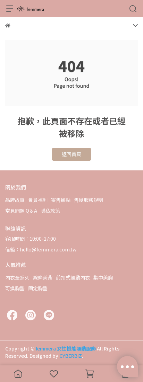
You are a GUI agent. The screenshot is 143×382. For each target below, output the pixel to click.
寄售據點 (60, 199)
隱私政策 (50, 210)
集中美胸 (103, 277)
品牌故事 (15, 199)
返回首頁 (71, 154)
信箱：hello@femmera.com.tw (40, 249)
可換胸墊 (15, 288)
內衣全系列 (17, 277)
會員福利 (38, 199)
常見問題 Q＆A (21, 210)
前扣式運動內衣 (73, 277)
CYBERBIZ (70, 355)
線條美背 (42, 277)
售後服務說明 (88, 199)
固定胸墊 (38, 288)
